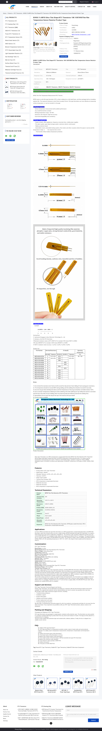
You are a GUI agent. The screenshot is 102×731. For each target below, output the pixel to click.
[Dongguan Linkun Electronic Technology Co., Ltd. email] (7, 135)
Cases (94, 6)
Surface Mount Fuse (11, 63)
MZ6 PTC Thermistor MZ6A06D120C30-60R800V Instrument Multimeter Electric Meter (52, 719)
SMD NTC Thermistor (11, 30)
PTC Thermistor (9, 21)
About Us (49, 6)
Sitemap (5, 720)
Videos (42, 6)
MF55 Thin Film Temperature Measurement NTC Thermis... (48, 95)
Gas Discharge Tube (10, 56)
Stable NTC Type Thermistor (58, 647)
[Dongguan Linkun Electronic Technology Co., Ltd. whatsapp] (11, 135)
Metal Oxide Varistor (11, 40)
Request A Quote (84, 1)
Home (27, 6)
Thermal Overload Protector (13, 73)
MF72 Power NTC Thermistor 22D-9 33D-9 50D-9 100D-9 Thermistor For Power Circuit (91, 691)
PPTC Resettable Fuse (11, 50)
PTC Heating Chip (10, 24)
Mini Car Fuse (9, 60)
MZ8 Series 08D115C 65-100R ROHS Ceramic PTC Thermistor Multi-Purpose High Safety (52, 714)
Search (74, 1)
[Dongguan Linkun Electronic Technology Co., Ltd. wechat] (16, 135)
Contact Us (81, 6)
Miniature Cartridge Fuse (12, 69)
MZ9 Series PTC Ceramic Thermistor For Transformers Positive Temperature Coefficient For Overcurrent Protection (52, 710)
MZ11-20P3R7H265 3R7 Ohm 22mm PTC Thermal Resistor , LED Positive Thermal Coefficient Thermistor (29, 719)
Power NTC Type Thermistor (43, 647)
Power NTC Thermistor (11, 34)
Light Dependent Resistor (12, 53)
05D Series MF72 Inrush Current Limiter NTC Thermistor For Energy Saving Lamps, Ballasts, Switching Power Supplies (51, 691)
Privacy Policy (18, 729)
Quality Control (70, 6)
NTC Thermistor (18, 13)
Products (34, 6)
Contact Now (63, 56)
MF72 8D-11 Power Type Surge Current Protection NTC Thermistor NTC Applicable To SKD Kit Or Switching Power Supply (65, 691)
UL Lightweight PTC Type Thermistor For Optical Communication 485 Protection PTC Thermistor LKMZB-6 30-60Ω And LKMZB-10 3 (29, 714)
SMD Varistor (9, 43)
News (88, 6)
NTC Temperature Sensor (12, 37)
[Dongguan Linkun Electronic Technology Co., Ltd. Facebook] (7, 2)
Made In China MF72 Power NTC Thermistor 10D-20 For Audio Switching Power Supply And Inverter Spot (38, 691)
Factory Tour (58, 6)
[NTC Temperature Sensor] (42, 32)
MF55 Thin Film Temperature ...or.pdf (81, 34)
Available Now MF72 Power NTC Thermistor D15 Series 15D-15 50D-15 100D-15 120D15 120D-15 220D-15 (77, 691)
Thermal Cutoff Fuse (11, 66)
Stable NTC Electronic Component (75, 647)
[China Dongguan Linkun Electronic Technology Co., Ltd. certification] (9, 107)
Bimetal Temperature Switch (13, 47)
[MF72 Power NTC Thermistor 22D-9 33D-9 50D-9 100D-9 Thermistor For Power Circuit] (90, 683)
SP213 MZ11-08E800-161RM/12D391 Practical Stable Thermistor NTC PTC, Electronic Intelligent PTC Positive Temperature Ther (28, 710)
